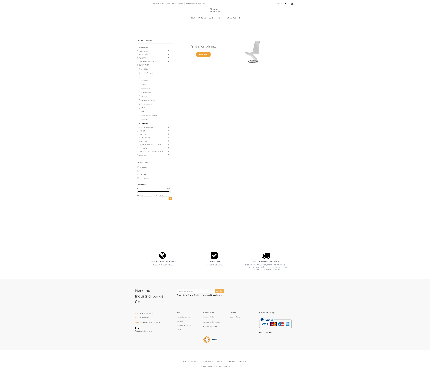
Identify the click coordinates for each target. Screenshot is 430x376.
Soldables (144, 123)
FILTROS (142, 131)
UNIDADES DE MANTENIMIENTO (151, 152)
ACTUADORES (144, 55)
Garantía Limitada (209, 317)
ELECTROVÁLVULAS (146, 127)
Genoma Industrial (215, 10)
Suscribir (219, 291)
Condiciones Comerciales (211, 322)
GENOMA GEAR (147, 73)
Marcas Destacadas (183, 317)
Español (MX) (267, 333)
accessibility (231, 361)
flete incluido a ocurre (265, 262)
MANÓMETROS (144, 138)
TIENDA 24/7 (214, 262)
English (259, 333)
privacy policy (219, 361)
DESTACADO (144, 178)
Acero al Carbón (147, 77)
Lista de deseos (235, 317)
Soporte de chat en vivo (143, 331)
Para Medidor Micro (147, 104)
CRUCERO (143, 174)
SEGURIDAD (143, 148)
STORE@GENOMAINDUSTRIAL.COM (195, 3)
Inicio (178, 313)
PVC (142, 112)
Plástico (144, 108)
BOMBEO (142, 58)
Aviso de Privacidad (210, 326)
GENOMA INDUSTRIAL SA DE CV (161, 3)
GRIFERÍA (142, 134)
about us (186, 361)
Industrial (144, 96)
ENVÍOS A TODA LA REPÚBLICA (162, 262)
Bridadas (144, 81)
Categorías (180, 321)
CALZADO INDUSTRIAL (147, 62)
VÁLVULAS (143, 155)
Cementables (145, 88)
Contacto (233, 313)
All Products (143, 48)
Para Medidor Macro (148, 100)
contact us (194, 361)
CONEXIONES (144, 65)
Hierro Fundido (146, 92)
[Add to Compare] (286, 4)
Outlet (179, 330)
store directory (242, 361)
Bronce (143, 85)
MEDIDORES (143, 141)
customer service (207, 361)
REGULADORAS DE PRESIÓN (150, 145)
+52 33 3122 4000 (177, 3)
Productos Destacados (184, 325)
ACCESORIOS (144, 51)
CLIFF (142, 171)
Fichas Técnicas (208, 313)
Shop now (203, 54)
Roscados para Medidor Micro (150, 115)
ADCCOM (144, 69)
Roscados (144, 119)
